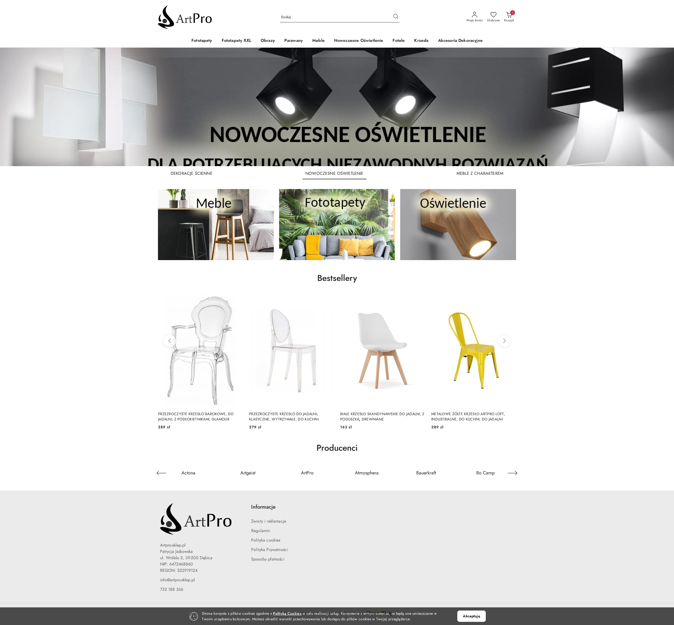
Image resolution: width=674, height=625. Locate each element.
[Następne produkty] (504, 341)
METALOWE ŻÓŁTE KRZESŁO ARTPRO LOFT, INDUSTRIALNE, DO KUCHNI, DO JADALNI (468, 416)
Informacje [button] (263, 507)
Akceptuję (471, 616)
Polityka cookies (265, 540)
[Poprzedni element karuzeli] (161, 473)
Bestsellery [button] (337, 278)
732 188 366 (171, 589)
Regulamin (260, 531)
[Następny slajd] (662, 107)
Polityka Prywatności (269, 550)
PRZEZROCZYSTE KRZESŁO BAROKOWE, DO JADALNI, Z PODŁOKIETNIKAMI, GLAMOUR (196, 416)
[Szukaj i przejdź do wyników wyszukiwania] (395, 17)
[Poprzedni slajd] (11, 107)
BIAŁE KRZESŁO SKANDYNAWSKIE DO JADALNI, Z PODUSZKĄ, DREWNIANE (382, 416)
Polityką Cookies (287, 613)
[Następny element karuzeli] (512, 473)
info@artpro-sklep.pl (177, 580)
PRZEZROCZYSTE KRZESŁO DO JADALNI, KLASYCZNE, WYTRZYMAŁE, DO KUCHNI (284, 416)
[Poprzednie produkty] (169, 341)
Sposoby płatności (267, 559)
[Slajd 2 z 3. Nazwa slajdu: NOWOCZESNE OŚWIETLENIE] (337, 107)
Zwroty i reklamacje (268, 521)
